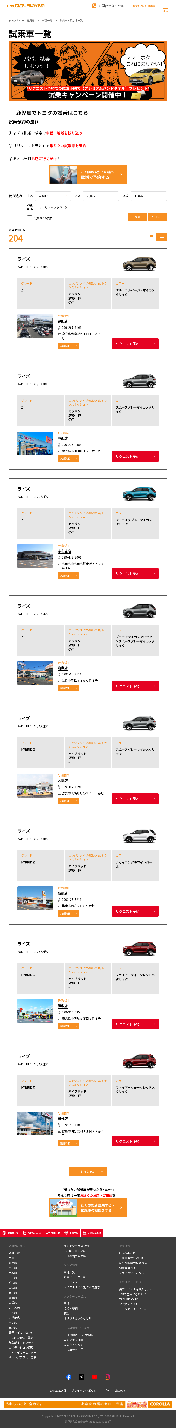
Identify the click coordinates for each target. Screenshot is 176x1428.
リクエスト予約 (127, 343)
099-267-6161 (72, 327)
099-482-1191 (72, 787)
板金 (66, 1313)
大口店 (13, 1293)
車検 (66, 1303)
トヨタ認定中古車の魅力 (79, 1335)
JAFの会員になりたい (132, 1294)
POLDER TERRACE (75, 1251)
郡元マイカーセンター (22, 1332)
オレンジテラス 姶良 (22, 1357)
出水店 (13, 1327)
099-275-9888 (72, 444)
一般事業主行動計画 (131, 1258)
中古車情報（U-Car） (77, 1328)
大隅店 (63, 780)
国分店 (63, 1118)
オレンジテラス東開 (76, 1246)
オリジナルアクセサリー (79, 1318)
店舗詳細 (65, 346)
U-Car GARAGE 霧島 (21, 1338)
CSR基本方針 (127, 1253)
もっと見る (88, 1171)
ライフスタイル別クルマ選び (82, 1287)
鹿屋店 (13, 1298)
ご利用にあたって (115, 1391)
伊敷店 (63, 1005)
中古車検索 (71, 1350)
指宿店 (63, 893)
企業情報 (124, 1246)
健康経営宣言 (127, 1268)
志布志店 (64, 550)
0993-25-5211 (72, 899)
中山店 (63, 438)
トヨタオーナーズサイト (134, 1309)
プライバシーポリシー (133, 1273)
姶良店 (63, 667)
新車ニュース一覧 (75, 1277)
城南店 (13, 1263)
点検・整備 (71, 1308)
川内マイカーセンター (22, 1352)
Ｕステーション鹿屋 (21, 1347)
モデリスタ (71, 1282)
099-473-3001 (72, 557)
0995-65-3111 (72, 674)
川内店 (13, 1313)
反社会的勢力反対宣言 (133, 1263)
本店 (11, 1258)
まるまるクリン (73, 1345)
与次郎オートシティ (21, 1342)
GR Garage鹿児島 (75, 1256)
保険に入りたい (129, 1304)
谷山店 (63, 321)
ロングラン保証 (73, 1340)
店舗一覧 (14, 1253)
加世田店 (14, 1318)
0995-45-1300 (72, 1125)
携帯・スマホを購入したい (136, 1289)
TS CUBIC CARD (128, 1299)
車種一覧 (69, 1272)
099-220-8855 (72, 1012)
